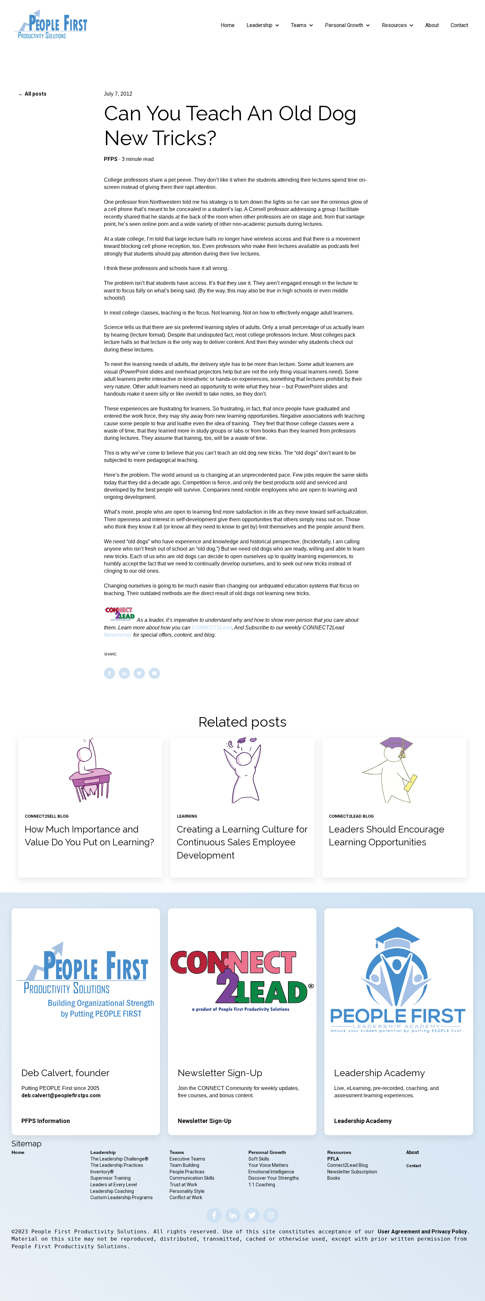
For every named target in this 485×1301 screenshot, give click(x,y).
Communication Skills (192, 1178)
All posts (36, 94)
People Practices (188, 1171)
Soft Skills (258, 1159)
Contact (459, 25)
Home (228, 25)
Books (333, 1178)
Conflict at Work (186, 1197)
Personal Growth (344, 25)
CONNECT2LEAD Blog (351, 816)
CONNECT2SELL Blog (47, 816)
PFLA (333, 1159)
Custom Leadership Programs (121, 1197)
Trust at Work (184, 1184)
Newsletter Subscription (352, 1171)
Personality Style (188, 1191)
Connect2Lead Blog (347, 1165)
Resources (394, 25)
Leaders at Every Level (114, 1184)
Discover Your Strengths (273, 1178)
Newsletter (118, 635)
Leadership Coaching (112, 1191)
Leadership (259, 25)
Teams (299, 25)
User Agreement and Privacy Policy (422, 1231)
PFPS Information (45, 1120)
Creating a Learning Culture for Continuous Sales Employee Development (242, 842)
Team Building (184, 1165)
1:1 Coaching (261, 1184)
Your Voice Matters (268, 1165)
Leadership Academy (363, 1120)
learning (187, 816)
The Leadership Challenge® (119, 1159)
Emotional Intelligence (271, 1171)
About (432, 25)
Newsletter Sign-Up (204, 1120)
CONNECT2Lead (212, 627)
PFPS (110, 159)
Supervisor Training (110, 1178)
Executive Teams (187, 1159)
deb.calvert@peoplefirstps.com (61, 1095)
